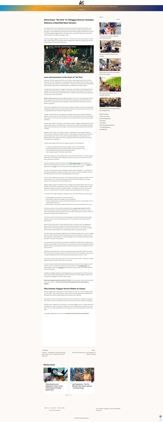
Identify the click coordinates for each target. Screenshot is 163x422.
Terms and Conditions (54, 410)
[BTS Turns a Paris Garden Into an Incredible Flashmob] (110, 84)
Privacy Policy (61, 408)
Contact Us (53, 408)
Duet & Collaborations (71, 6)
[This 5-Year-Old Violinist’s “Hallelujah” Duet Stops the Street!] (110, 28)
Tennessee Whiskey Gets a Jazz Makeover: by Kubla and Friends (84, 352)
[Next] (92, 380)
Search (101, 17)
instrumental (87, 6)
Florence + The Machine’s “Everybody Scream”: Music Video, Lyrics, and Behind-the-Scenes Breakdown (54, 353)
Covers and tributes (60, 6)
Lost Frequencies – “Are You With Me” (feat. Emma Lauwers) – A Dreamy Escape (82, 386)
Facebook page (83, 265)
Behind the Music (50, 6)
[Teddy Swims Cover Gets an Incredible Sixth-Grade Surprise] (110, 65)
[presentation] (55, 374)
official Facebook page (74, 163)
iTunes (54, 166)
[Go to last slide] (46, 380)
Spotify (88, 164)
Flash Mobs (81, 6)
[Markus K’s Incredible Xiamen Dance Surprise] (110, 47)
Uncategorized (81, 9)
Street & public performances (98, 6)
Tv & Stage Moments (112, 6)
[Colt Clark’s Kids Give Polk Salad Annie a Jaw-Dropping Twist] (110, 102)
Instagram (60, 267)
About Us (46, 408)
